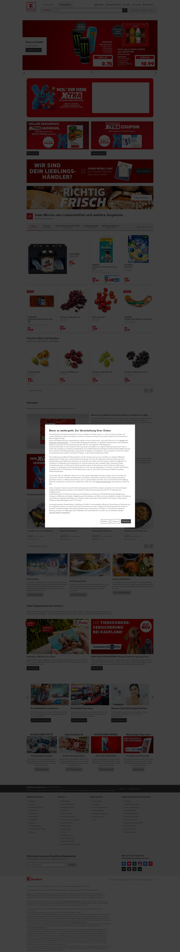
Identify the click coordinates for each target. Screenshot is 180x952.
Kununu (124, 861)
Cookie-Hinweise (133, 872)
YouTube (129, 856)
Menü (48, 10)
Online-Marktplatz (48, 5)
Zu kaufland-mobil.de (106, 761)
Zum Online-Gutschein (73, 761)
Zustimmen (126, 521)
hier (101, 889)
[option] (90, 45)
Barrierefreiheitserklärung (146, 872)
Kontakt (151, 10)
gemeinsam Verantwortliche (58, 442)
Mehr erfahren (97, 421)
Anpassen (115, 521)
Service (61, 789)
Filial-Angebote (65, 5)
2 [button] (90, 72)
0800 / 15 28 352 (54, 779)
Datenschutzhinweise (122, 872)
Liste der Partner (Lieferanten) (59, 512)
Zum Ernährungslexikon (78, 587)
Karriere (144, 10)
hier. (50, 484)
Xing (134, 856)
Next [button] (155, 73)
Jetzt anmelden (138, 761)
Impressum (112, 872)
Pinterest (150, 856)
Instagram (140, 856)
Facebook (124, 856)
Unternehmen (136, 10)
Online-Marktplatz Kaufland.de (136, 789)
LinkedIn (145, 856)
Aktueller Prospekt (145, 227)
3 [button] (92, 72)
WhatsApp (140, 861)
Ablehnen (105, 521)
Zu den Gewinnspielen (35, 587)
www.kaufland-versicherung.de (38, 919)
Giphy (134, 861)
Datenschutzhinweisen (103, 482)
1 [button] (87, 72)
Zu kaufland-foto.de (41, 761)
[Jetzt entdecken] (90, 171)
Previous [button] (24, 73)
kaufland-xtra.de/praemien (79, 914)
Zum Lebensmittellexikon (122, 585)
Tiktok (129, 861)
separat (121, 440)
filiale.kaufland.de (35, 789)
